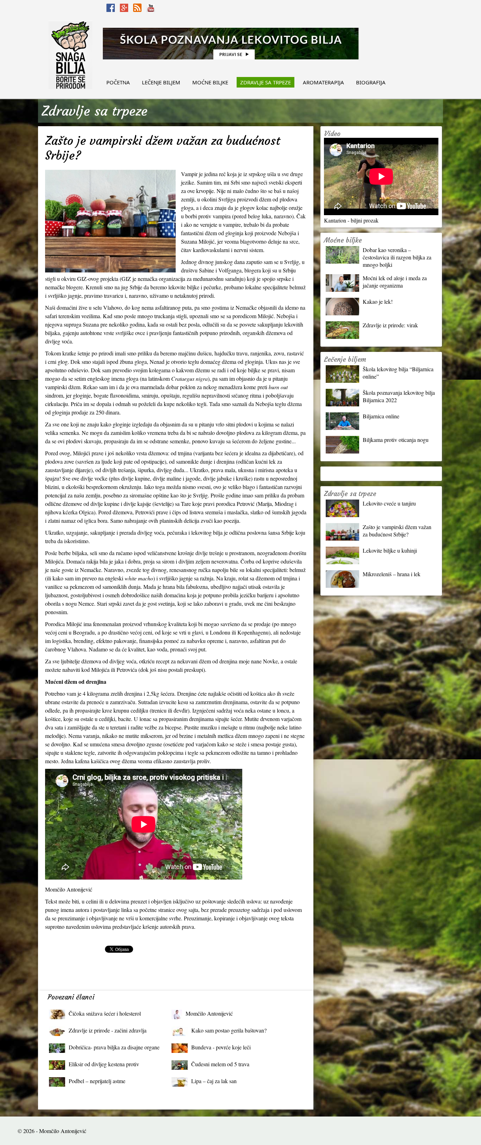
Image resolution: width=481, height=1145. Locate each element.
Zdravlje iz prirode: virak (390, 325)
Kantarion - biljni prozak (351, 220)
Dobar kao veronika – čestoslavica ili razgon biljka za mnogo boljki (397, 257)
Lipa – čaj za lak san (214, 1081)
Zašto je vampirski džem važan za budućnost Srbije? (397, 530)
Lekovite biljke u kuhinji (390, 550)
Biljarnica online (381, 416)
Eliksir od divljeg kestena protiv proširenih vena (104, 1065)
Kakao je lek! (378, 301)
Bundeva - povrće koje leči (221, 1047)
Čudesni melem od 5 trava (220, 1064)
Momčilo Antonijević (209, 1013)
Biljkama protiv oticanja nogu (396, 439)
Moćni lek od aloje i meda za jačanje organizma (395, 281)
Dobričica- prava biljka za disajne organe (114, 1047)
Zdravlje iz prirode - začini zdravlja (107, 1030)
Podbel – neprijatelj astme (97, 1081)
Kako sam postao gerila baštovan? (229, 1030)
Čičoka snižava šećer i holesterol (105, 1013)
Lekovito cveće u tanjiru (389, 503)
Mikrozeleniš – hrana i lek (391, 574)
